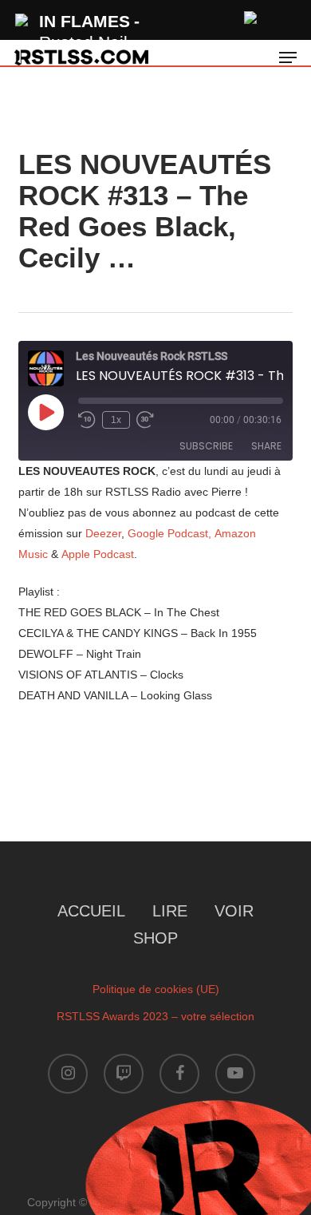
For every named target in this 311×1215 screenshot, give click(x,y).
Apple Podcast (97, 554)
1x (116, 419)
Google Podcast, (169, 533)
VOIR (234, 911)
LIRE (169, 911)
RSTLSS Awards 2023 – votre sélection (155, 1016)
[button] (288, 57)
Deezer (103, 533)
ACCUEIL (91, 911)
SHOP (155, 938)
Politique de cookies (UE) (156, 989)
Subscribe (206, 446)
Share (266, 446)
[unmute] (251, 16)
